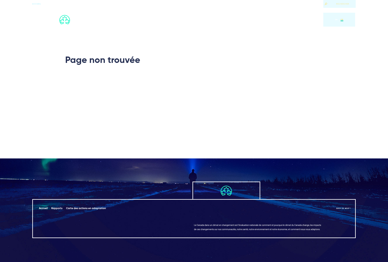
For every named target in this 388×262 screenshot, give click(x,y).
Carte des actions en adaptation (223, 19)
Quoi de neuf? (313, 4)
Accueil (36, 4)
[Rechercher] (325, 4)
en (336, 19)
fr (342, 19)
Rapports (195, 19)
